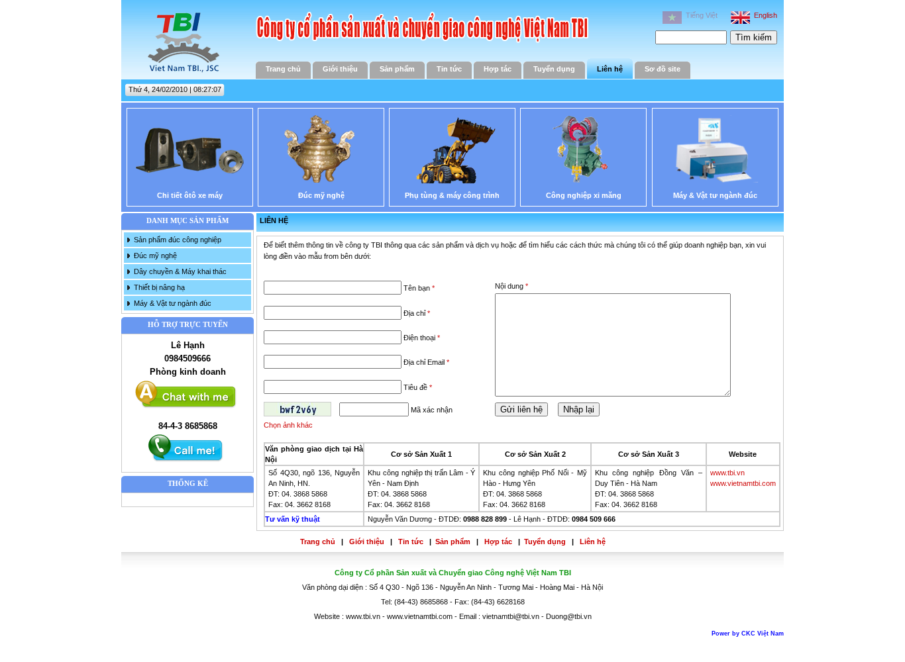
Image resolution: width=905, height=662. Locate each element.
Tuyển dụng (554, 69)
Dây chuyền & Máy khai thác (180, 271)
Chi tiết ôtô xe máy (190, 195)
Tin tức (449, 69)
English (763, 15)
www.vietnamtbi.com (743, 483)
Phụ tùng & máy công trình (452, 195)
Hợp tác (497, 69)
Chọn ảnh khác (288, 425)
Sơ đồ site (662, 69)
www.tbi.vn (727, 473)
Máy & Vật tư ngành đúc (715, 195)
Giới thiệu (340, 69)
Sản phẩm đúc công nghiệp (177, 240)
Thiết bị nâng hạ (159, 287)
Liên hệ (610, 69)
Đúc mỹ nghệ (321, 195)
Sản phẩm (397, 69)
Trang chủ (283, 69)
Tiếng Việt (700, 15)
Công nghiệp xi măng (583, 195)
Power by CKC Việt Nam (748, 633)
